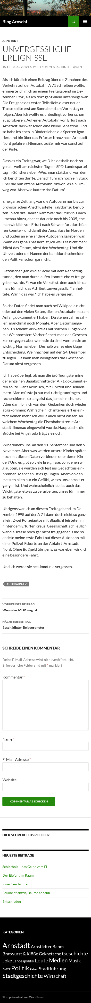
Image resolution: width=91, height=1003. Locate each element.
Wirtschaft (55, 976)
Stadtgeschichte (22, 975)
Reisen (34, 969)
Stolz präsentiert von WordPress (22, 997)
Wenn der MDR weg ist (19, 607)
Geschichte (75, 953)
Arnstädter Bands (47, 946)
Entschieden (11, 901)
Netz (6, 969)
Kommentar (13, 677)
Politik (20, 968)
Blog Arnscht (14, 21)
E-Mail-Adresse (16, 759)
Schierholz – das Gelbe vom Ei (24, 867)
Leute (41, 960)
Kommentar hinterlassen (61, 67)
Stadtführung (52, 968)
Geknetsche (50, 953)
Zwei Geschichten (15, 884)
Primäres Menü (85, 21)
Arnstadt (10, 41)
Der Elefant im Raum (18, 875)
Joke (7, 960)
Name (8, 739)
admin (35, 67)
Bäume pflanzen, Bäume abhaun (26, 893)
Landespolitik (23, 961)
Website (9, 779)
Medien (58, 960)
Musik (74, 960)
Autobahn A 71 (17, 583)
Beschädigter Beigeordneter (23, 624)
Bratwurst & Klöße (20, 953)
